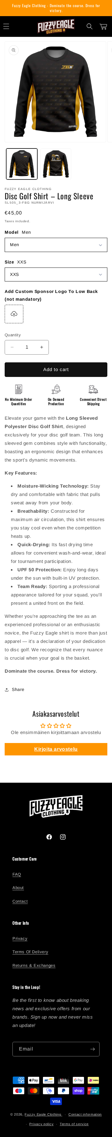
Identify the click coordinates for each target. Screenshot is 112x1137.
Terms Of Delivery (30, 951)
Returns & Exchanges (33, 965)
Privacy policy (41, 1124)
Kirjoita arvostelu (56, 749)
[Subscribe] (92, 1049)
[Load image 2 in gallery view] (56, 163)
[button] (89, 26)
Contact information (85, 1114)
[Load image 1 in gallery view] (21, 163)
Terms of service (74, 1124)
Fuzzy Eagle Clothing (43, 1114)
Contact (20, 901)
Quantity (13, 335)
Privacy (19, 938)
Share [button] (18, 689)
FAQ (16, 874)
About (18, 887)
